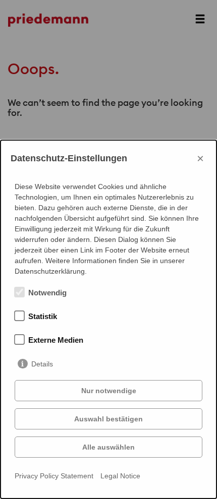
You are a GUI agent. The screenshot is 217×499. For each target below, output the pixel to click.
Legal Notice (120, 476)
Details (42, 364)
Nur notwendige (108, 391)
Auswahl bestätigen (108, 419)
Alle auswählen (108, 447)
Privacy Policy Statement (54, 476)
